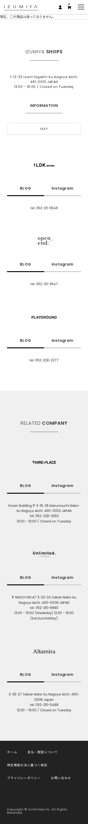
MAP (44, 128)
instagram (62, 188)
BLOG (25, 188)
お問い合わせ (61, 778)
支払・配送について (42, 752)
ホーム (12, 752)
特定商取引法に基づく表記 (27, 765)
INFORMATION (44, 105)
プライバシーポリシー (24, 778)
